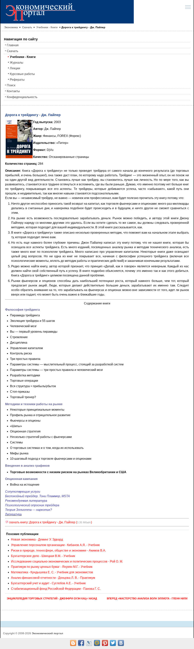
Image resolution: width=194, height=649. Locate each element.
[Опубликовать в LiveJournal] (89, 643)
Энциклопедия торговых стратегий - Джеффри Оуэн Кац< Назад (52, 598)
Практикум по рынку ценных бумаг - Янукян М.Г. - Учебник (51, 566)
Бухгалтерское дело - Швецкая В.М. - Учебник (43, 556)
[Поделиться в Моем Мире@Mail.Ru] (97, 643)
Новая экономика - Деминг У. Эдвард (37, 539)
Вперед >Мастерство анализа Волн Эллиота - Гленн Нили (147, 598)
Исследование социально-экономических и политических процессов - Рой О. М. (67, 561)
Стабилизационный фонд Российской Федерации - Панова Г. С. (56, 588)
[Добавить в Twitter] (113, 643)
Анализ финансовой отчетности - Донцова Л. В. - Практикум (53, 577)
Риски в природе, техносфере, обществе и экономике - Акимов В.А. (58, 550)
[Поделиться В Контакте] (121, 643)
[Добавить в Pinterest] (105, 643)
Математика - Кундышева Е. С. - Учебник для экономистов (52, 572)
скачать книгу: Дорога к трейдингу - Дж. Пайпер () (50, 522)
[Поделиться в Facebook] (81, 643)
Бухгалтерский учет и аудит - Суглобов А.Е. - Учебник (48, 583)
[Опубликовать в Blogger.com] (73, 643)
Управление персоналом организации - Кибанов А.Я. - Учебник (55, 545)
